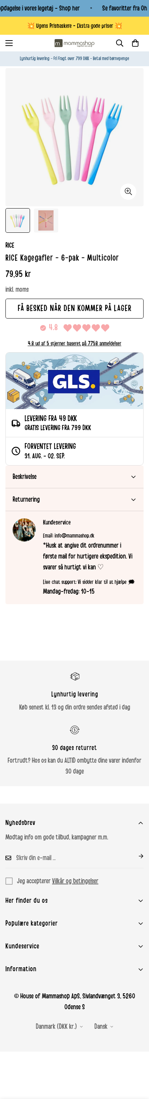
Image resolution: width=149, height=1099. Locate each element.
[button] (135, 43)
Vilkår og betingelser (75, 881)
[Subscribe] (135, 856)
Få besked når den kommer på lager (75, 308)
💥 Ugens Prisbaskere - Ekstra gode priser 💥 (74, 26)
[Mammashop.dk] (74, 43)
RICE (9, 245)
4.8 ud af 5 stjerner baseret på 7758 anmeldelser (75, 343)
